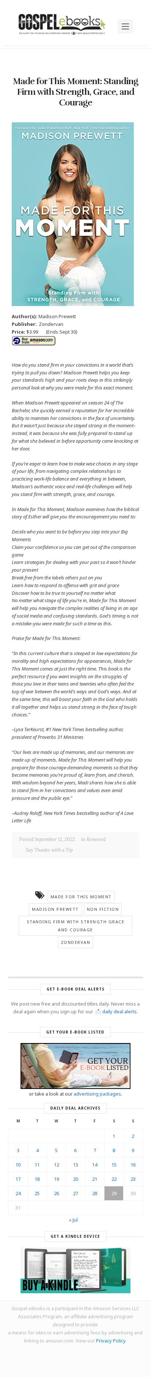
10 (18, 1164)
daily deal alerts (119, 1011)
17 (18, 1179)
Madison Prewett (55, 909)
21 (94, 1179)
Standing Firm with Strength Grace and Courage (76, 925)
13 (75, 1164)
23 (133, 1179)
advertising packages (97, 1093)
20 (75, 1179)
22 (114, 1179)
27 (75, 1193)
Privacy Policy (110, 1340)
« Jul (73, 1219)
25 (37, 1193)
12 (56, 1164)
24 (18, 1193)
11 (37, 1164)
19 (56, 1179)
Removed (96, 839)
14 (94, 1164)
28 (94, 1193)
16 (133, 1164)
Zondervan (76, 942)
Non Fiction (103, 909)
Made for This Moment (81, 896)
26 (56, 1193)
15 (114, 1164)
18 (37, 1179)
